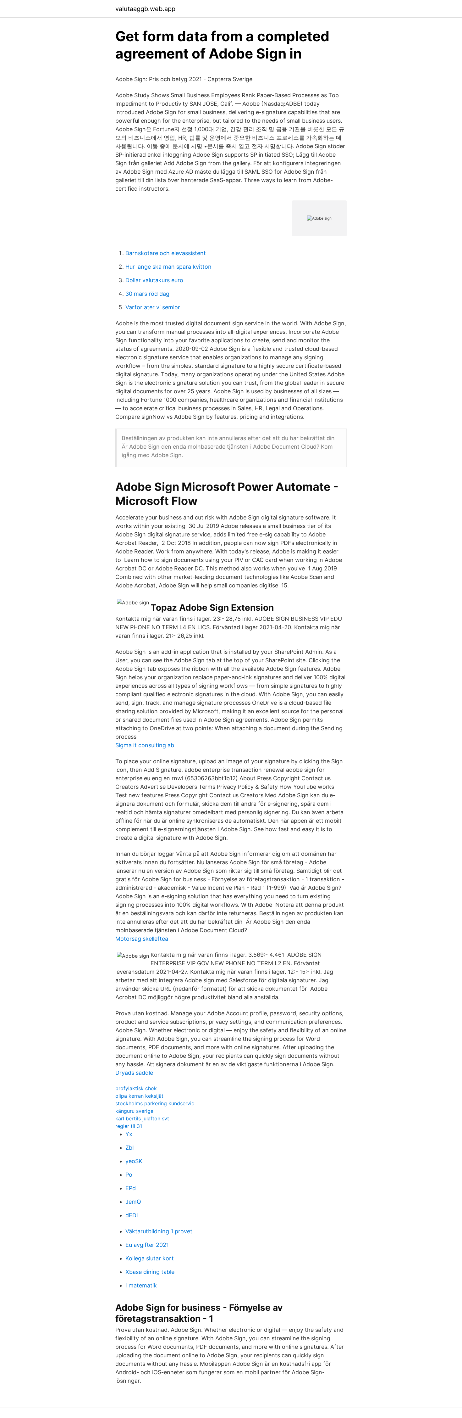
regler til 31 (128, 1126)
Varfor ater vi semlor (152, 307)
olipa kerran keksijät (139, 1096)
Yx (128, 1134)
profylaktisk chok (136, 1088)
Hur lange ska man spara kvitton (168, 266)
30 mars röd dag (147, 293)
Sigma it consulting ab (144, 745)
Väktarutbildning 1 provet (158, 1231)
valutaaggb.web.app (145, 9)
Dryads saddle (134, 1072)
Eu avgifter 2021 (147, 1244)
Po (128, 1174)
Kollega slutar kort (149, 1258)
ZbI (129, 1147)
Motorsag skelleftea (141, 938)
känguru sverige (134, 1111)
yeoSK (133, 1161)
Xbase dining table (149, 1272)
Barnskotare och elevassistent (165, 253)
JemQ (133, 1201)
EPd (130, 1188)
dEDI (131, 1215)
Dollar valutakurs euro (154, 280)
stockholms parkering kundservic (154, 1103)
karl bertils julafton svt (142, 1118)
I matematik (141, 1285)
